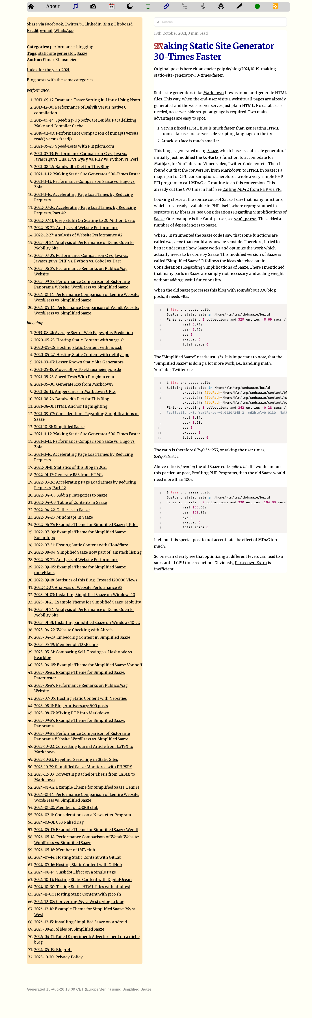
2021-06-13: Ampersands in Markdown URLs (75, 391)
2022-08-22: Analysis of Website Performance (76, 227)
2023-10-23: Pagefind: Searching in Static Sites (76, 759)
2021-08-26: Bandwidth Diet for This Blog (71, 166)
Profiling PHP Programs (214, 473)
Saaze (212, 150)
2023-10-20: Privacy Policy (58, 957)
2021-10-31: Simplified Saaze (59, 426)
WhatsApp (63, 30)
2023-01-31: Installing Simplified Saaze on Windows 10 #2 (87, 622)
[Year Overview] (117, 7)
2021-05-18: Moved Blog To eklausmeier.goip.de (77, 369)
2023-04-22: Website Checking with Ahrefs (73, 630)
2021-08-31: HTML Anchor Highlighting (70, 406)
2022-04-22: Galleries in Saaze (62, 510)
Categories (37, 47)
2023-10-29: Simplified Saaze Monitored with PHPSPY (83, 767)
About (53, 6)
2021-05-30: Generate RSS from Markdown (73, 384)
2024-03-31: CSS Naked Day (59, 822)
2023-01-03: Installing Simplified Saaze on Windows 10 (84, 594)
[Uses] (153, 7)
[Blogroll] (171, 7)
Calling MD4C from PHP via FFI (251, 189)
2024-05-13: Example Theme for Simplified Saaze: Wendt (86, 829)
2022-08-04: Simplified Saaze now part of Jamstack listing (88, 552)
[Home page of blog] (36, 7)
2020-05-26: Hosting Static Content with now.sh (78, 347)
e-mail (46, 30)
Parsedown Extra (251, 562)
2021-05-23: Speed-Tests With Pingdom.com (74, 146)
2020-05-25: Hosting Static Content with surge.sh (79, 340)
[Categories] (208, 7)
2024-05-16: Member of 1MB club (64, 850)
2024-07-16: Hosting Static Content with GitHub (78, 864)
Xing (108, 24)
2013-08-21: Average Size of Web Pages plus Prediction (83, 332)
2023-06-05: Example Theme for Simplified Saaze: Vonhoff (88, 665)
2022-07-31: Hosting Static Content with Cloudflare (81, 545)
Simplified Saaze (136, 989)
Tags (31, 53)
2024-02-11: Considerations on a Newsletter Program (82, 815)
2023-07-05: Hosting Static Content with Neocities (80, 698)
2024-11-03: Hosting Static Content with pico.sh (77, 894)
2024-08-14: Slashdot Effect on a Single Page (75, 872)
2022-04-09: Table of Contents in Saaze (70, 502)
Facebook (54, 24)
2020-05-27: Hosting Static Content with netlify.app (81, 354)
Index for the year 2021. (48, 70)
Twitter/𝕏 (74, 24)
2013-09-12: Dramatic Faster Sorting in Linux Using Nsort (87, 100)
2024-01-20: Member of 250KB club (66, 807)
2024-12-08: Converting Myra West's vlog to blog (79, 901)
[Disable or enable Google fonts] (244, 7)
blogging (84, 47)
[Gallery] (98, 7)
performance (62, 47)
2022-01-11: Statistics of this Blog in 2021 (70, 467)
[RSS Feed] (281, 7)
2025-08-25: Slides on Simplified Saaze (69, 929)
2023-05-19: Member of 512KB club (66, 644)
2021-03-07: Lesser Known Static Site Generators (79, 362)
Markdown (213, 92)
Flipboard (123, 24)
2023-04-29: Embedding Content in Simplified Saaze (82, 637)
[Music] (80, 7)
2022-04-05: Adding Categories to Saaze (70, 495)
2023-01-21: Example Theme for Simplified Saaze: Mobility (87, 602)
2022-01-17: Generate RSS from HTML (68, 475)
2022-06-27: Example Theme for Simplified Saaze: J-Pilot (86, 524)
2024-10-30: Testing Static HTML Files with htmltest (82, 887)
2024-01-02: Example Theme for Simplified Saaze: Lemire (86, 787)
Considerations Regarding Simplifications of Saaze (201, 267)
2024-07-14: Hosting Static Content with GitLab (78, 857)
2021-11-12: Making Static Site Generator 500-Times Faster (87, 174)
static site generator (56, 53)
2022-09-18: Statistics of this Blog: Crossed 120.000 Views (85, 580)
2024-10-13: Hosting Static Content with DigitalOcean (83, 879)
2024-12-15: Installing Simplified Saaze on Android (80, 922)
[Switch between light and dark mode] (135, 7)
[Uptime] (262, 7)
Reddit (32, 30)
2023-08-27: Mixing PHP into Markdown (71, 713)
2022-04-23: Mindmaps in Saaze (63, 517)
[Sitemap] (190, 7)
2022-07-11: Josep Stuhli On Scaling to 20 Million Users (84, 220)
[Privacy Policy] (226, 7)
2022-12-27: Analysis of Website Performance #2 (78, 235)
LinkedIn (93, 24)
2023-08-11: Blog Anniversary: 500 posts (71, 706)
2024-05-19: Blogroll (53, 949)
